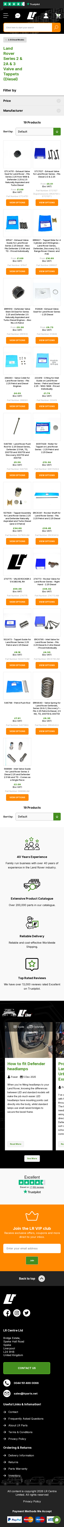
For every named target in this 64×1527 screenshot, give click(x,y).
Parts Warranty (17, 1468)
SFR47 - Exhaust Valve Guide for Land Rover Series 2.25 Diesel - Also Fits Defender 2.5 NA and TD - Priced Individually (17, 246)
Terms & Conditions (20, 1432)
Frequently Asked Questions (25, 1418)
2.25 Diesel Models (16, 40)
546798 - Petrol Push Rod (17, 702)
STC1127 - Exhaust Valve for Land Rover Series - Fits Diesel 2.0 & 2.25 (46, 174)
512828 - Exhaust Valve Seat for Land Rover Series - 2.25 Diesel (46, 312)
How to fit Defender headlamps (26, 1066)
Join (32, 1260)
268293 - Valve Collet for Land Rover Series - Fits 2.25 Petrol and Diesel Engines (17, 381)
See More (32, 1158)
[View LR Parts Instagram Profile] (17, 1312)
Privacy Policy (17, 1438)
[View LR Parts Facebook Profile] (7, 1312)
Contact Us (17, 15)
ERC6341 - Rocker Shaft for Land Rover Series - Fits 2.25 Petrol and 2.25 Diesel (47, 515)
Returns (13, 1462)
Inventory (14, 1475)
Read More (15, 1144)
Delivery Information (21, 1455)
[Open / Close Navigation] (6, 15)
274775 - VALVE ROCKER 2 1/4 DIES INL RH (17, 580)
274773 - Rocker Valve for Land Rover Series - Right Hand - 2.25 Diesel (46, 581)
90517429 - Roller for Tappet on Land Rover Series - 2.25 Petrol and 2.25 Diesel (47, 448)
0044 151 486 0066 (26, 1383)
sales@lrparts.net (26, 1393)
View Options (17, 202)
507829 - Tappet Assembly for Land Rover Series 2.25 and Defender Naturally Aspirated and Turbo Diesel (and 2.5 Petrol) (17, 518)
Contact (13, 1412)
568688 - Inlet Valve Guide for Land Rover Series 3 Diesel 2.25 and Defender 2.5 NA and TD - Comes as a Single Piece (17, 774)
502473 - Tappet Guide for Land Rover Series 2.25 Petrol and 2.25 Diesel (17, 642)
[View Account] (46, 15)
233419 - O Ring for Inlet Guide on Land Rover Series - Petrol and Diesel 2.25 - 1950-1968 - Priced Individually (47, 383)
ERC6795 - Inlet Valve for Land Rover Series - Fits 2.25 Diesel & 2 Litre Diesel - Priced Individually (46, 643)
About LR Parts (18, 1425)
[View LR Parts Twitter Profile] (26, 1312)
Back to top (27, 1278)
